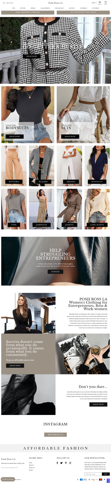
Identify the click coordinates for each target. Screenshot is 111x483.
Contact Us (32, 467)
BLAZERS (43, 182)
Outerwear (83, 8)
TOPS (13, 225)
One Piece (72, 8)
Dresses (33, 8)
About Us (31, 465)
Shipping (12, 467)
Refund (8, 467)
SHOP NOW (31, 56)
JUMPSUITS (41, 225)
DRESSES (71, 182)
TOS (17, 467)
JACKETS (69, 225)
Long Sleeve (97, 225)
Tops (13, 8)
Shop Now (15, 366)
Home (30, 462)
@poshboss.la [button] (55, 435)
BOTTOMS (14, 182)
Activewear (95, 8)
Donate (31, 470)
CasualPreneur (45, 8)
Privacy (3, 467)
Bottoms (22, 8)
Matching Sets (59, 8)
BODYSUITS (97, 182)
